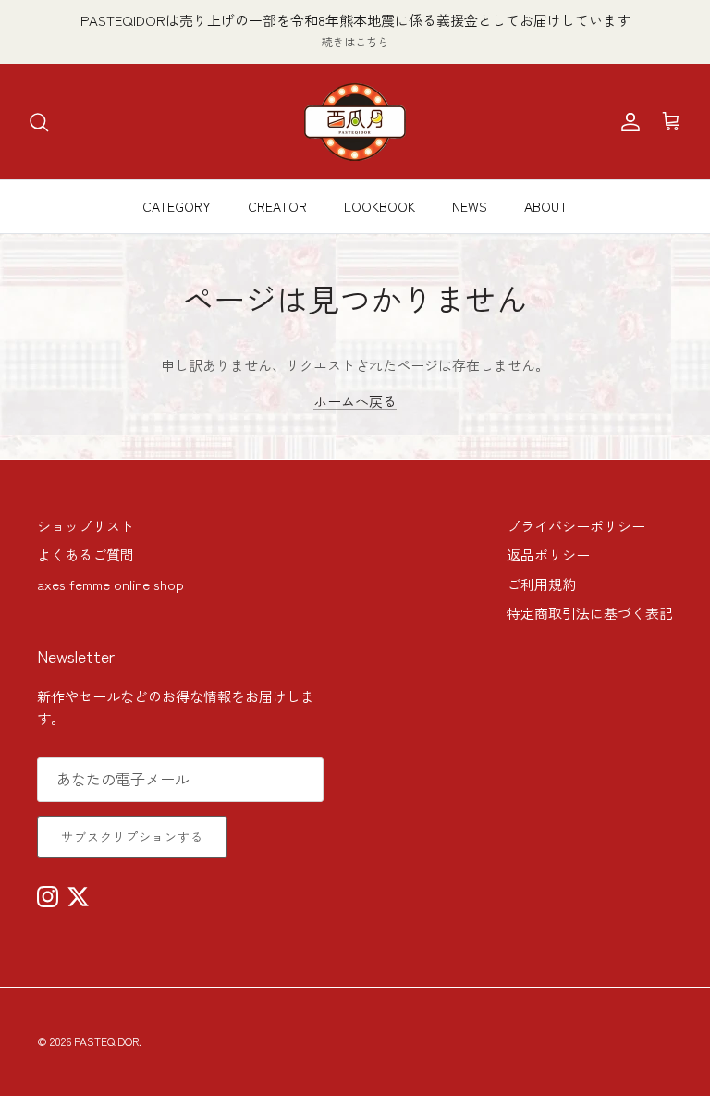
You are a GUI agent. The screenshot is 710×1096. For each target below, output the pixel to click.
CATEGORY (176, 206)
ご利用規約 (541, 584)
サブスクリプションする (132, 836)
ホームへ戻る (355, 401)
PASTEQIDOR (106, 1041)
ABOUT (546, 206)
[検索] (39, 122)
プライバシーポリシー (576, 526)
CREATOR (277, 206)
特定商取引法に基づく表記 (590, 612)
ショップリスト (85, 526)
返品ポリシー (548, 554)
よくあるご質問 (85, 554)
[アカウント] (627, 122)
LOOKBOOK (379, 206)
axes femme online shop (110, 584)
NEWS (469, 206)
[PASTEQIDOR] (355, 121)
